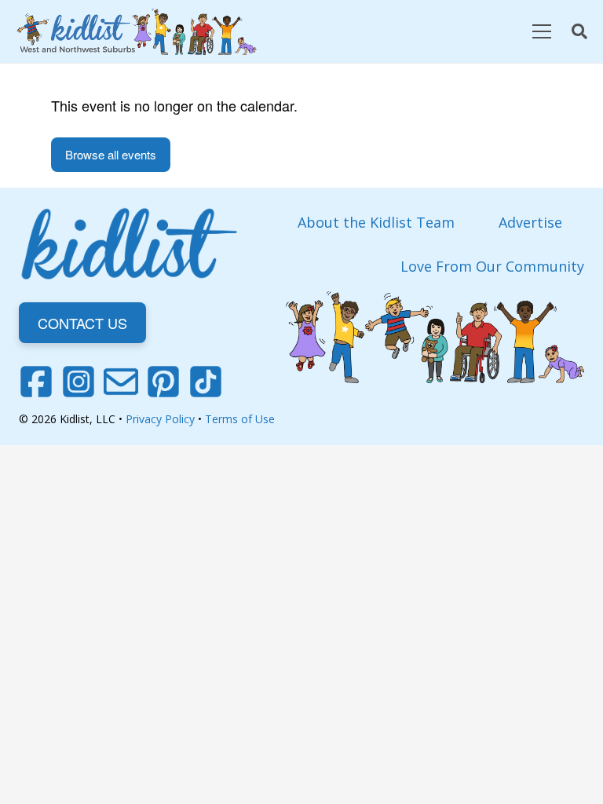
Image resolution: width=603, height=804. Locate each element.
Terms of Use (240, 418)
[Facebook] (36, 381)
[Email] (121, 381)
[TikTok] (205, 381)
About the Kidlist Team (376, 222)
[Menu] (541, 31)
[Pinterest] (163, 381)
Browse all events (110, 154)
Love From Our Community (492, 266)
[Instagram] (78, 381)
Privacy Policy (160, 418)
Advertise (530, 222)
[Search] (579, 31)
